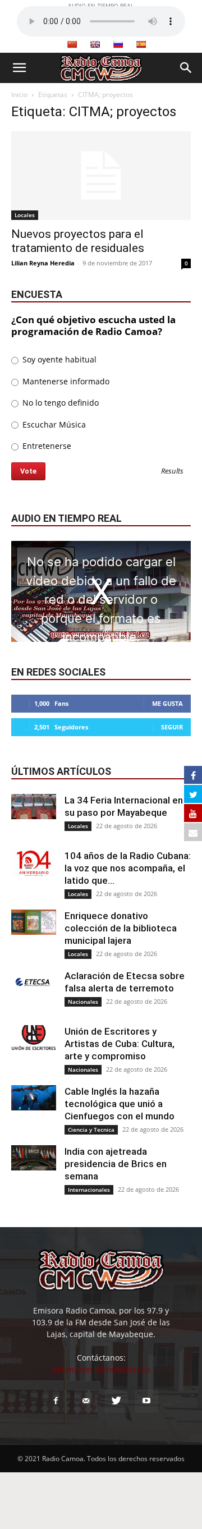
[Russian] (118, 44)
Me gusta (167, 703)
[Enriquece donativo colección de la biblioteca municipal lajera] (33, 922)
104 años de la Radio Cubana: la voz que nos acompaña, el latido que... (128, 868)
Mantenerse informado (64, 381)
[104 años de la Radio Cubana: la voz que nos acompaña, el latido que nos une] (33, 863)
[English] (95, 44)
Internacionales (89, 1189)
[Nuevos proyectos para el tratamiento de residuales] (101, 175)
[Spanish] (141, 44)
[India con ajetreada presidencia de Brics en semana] (33, 1157)
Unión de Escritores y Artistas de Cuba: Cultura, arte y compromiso (120, 1044)
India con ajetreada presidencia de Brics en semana (116, 1164)
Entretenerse (45, 445)
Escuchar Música (53, 424)
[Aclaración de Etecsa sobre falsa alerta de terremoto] (33, 982)
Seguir (172, 727)
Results (172, 471)
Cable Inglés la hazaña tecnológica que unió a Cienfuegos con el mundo (120, 1104)
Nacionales (83, 1001)
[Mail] (86, 1401)
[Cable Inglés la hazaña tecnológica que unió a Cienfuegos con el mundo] (33, 1097)
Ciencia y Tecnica (91, 1129)
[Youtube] (146, 1401)
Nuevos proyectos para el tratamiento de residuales (77, 241)
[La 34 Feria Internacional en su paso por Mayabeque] (33, 806)
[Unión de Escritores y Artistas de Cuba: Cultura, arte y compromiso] (33, 1037)
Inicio (19, 94)
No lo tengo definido (59, 402)
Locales (25, 215)
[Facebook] (55, 1401)
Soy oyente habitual (58, 359)
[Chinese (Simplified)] (72, 44)
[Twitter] (116, 1401)
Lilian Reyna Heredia (43, 263)
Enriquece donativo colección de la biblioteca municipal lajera (121, 928)
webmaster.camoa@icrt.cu (101, 1369)
